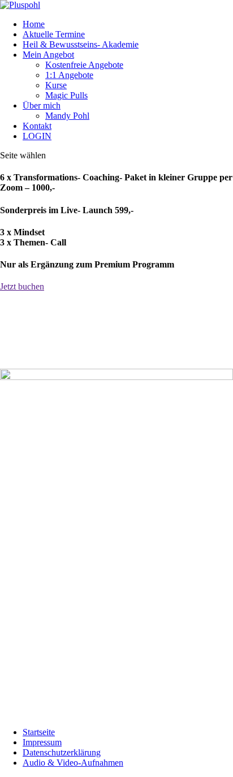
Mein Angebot (48, 54)
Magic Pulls (66, 95)
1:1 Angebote (69, 75)
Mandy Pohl (67, 115)
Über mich (42, 105)
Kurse (56, 85)
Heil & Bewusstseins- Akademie (81, 44)
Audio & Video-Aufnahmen (73, 762)
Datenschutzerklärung (62, 752)
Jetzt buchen (22, 286)
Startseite (39, 732)
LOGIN (37, 136)
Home (34, 24)
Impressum (42, 742)
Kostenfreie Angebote (84, 65)
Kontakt (37, 126)
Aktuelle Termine (54, 34)
